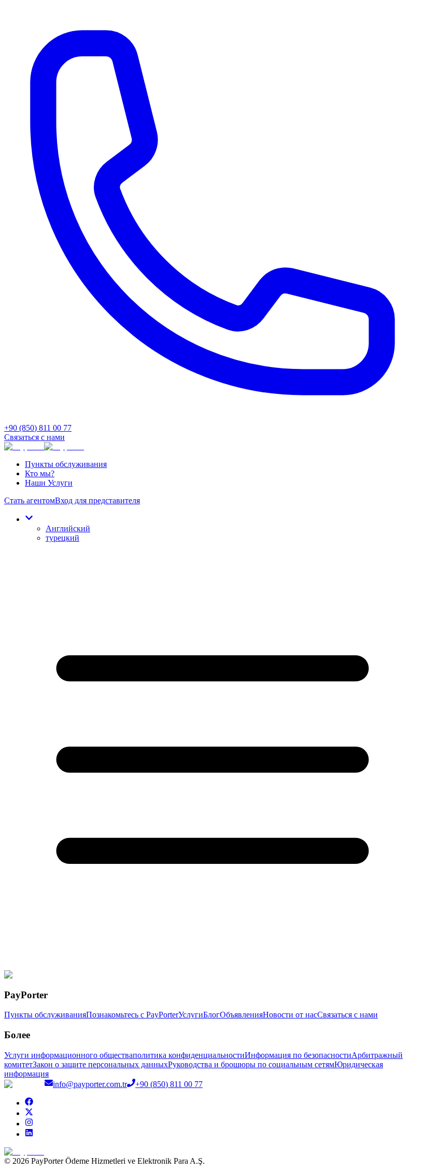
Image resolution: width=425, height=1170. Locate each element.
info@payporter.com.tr (90, 1084)
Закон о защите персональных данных (100, 1064)
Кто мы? (39, 473)
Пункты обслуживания (66, 464)
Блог (211, 1014)
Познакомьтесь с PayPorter (132, 1014)
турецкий (62, 537)
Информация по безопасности (298, 1055)
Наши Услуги (49, 482)
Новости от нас (290, 1014)
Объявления (241, 1014)
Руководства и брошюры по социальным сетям (251, 1064)
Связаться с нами (34, 437)
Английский (68, 528)
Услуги (190, 1014)
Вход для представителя (97, 500)
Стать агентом (29, 500)
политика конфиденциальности (189, 1055)
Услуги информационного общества (68, 1055)
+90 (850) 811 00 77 (169, 1084)
